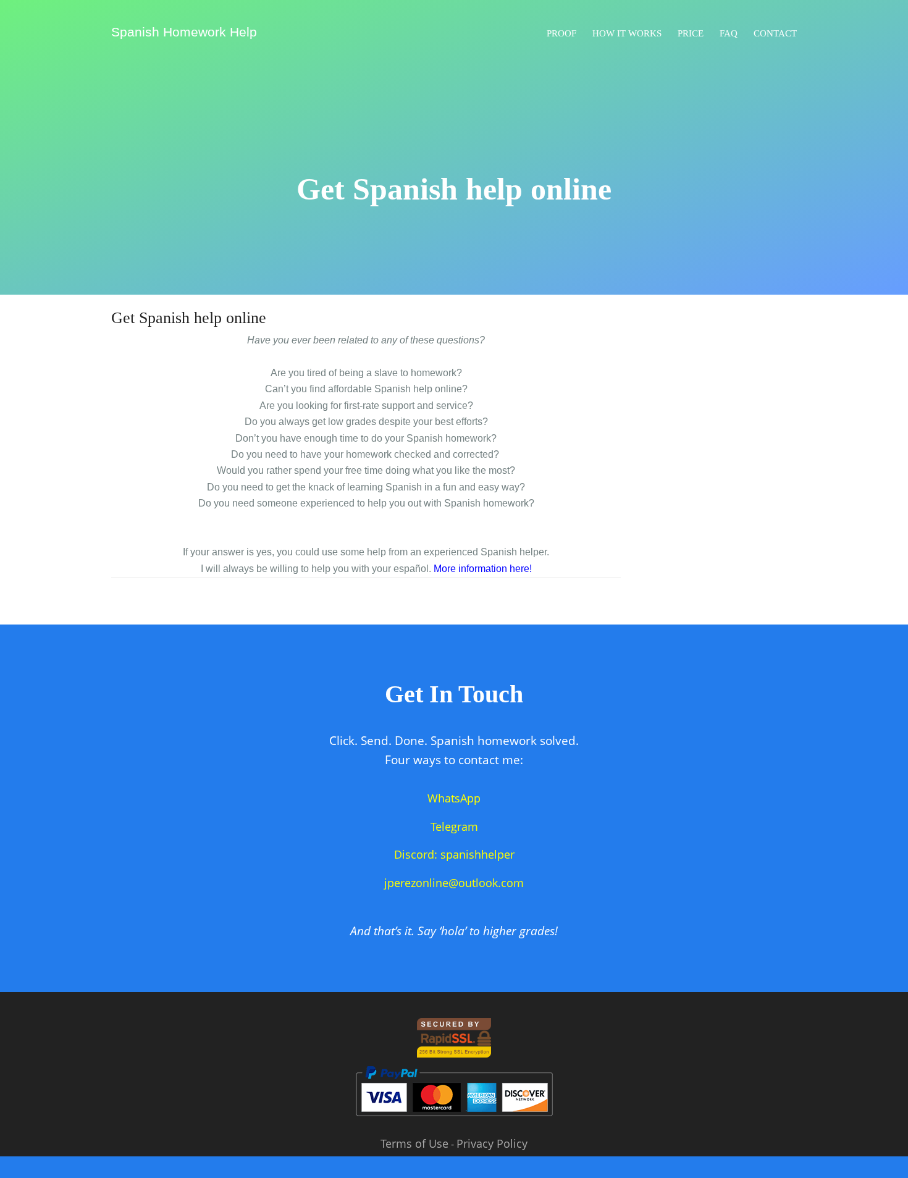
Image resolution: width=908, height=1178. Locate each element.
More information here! (483, 568)
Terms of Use (414, 1143)
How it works (627, 33)
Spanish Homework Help (184, 32)
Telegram (454, 826)
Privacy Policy (492, 1143)
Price (691, 33)
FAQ (729, 33)
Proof (561, 33)
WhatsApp (454, 798)
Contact (775, 33)
